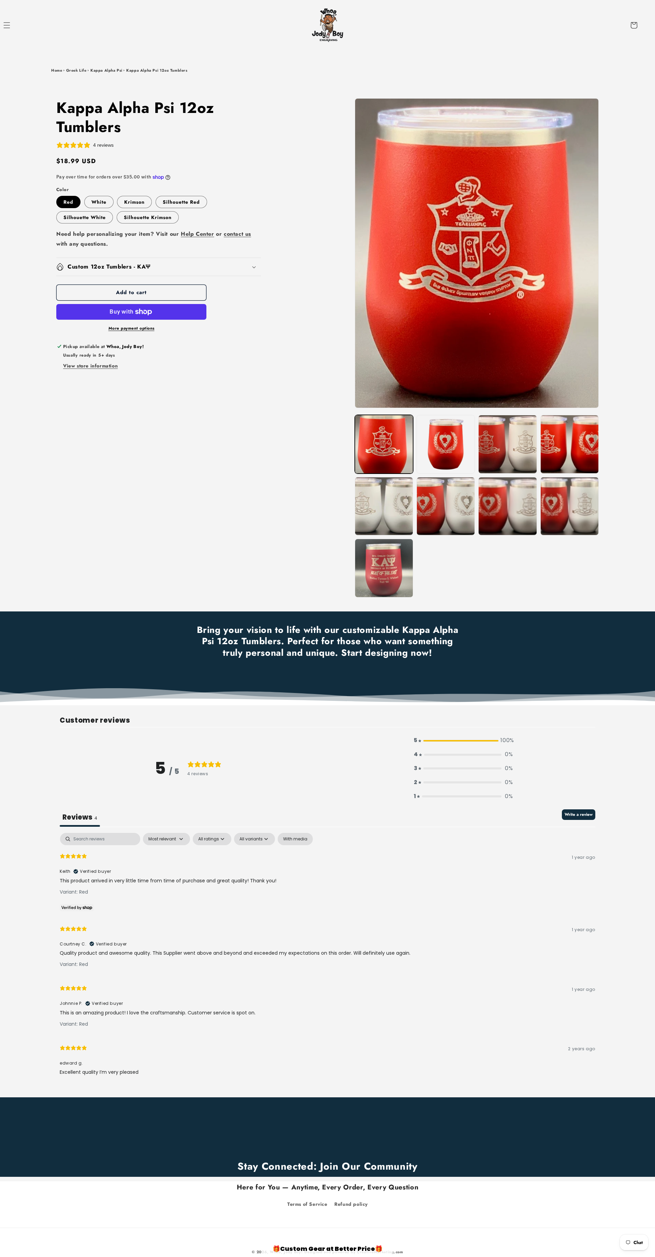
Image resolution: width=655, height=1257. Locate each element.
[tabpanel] (327, 957)
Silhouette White (84, 217)
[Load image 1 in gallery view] (384, 444)
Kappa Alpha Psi (106, 70)
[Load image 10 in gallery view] (569, 506)
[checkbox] (295, 839)
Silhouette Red (181, 202)
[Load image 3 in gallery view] (507, 444)
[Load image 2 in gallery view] (446, 444)
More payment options (131, 328)
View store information (90, 365)
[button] (14, 25)
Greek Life (76, 70)
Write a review (579, 814)
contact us (237, 234)
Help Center (197, 234)
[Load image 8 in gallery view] (446, 506)
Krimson (134, 202)
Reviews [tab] (79, 817)
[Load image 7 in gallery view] (384, 506)
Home (56, 70)
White (98, 202)
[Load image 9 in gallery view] (507, 506)
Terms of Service (307, 1204)
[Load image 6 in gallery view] (569, 444)
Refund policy (351, 1204)
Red (68, 202)
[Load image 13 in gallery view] (384, 568)
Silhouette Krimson (148, 217)
